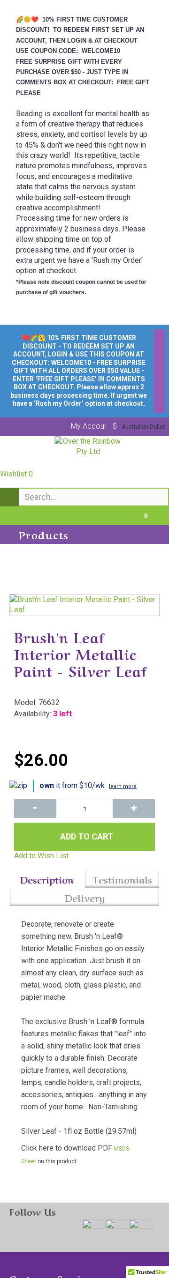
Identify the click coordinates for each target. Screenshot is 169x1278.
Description (47, 879)
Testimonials (122, 879)
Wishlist (16, 473)
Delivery (85, 897)
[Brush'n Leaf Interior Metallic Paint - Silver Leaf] (84, 605)
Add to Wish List (41, 855)
